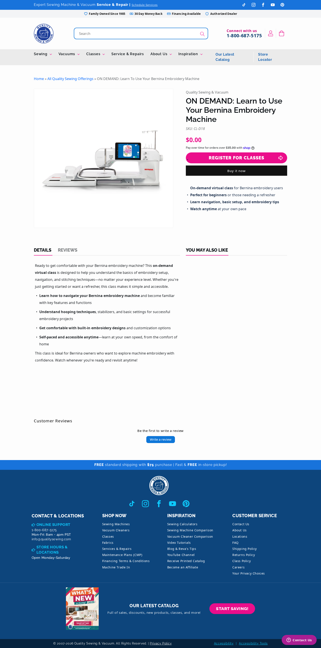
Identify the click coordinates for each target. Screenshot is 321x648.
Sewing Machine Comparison (190, 530)
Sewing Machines (116, 524)
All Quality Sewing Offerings (70, 78)
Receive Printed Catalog (186, 561)
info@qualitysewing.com (51, 539)
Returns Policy (243, 555)
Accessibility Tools (253, 643)
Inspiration (188, 54)
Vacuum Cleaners (116, 530)
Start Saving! (232, 608)
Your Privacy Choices (248, 573)
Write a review (160, 439)
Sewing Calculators (182, 524)
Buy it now (236, 171)
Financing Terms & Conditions (126, 561)
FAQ (235, 543)
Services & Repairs (117, 549)
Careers (238, 567)
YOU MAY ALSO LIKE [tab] (207, 250)
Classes (93, 54)
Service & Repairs (127, 54)
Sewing (41, 54)
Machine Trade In (116, 567)
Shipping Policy (244, 549)
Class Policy (241, 561)
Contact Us (240, 524)
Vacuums (67, 54)
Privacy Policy (161, 643)
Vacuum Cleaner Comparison (190, 536)
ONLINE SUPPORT (53, 524)
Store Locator (265, 57)
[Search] (202, 34)
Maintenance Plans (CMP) (122, 555)
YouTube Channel (181, 555)
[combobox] (141, 33)
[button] (281, 33)
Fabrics (108, 543)
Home (39, 78)
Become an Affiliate (182, 567)
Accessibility (224, 643)
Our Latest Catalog (225, 57)
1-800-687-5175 (244, 35)
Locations (239, 536)
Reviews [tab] (67, 250)
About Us (159, 54)
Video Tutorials (179, 543)
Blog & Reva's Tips (181, 549)
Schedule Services (145, 5)
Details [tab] (42, 250)
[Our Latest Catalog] (82, 608)
